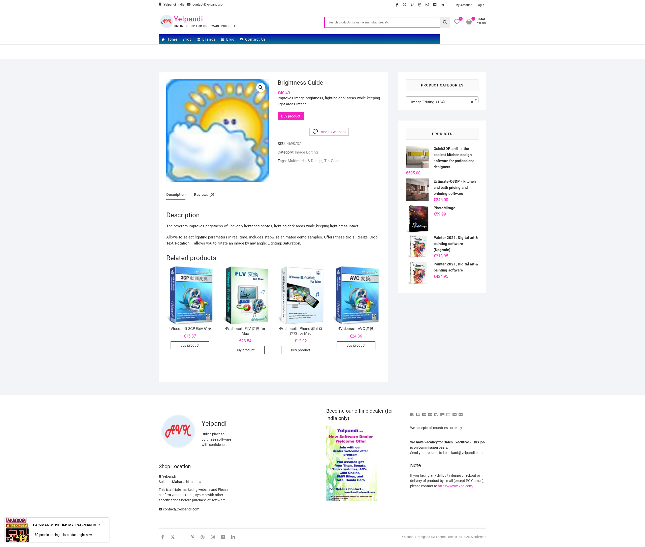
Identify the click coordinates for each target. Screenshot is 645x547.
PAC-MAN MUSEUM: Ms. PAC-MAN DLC (66, 525)
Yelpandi (188, 19)
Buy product (290, 116)
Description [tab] (175, 194)
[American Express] (412, 412)
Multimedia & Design (305, 161)
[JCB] (461, 412)
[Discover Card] (442, 412)
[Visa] (424, 412)
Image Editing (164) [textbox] (440, 102)
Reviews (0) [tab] (204, 194)
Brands (209, 39)
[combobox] (442, 99)
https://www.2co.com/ (456, 486)
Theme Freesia (446, 537)
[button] (260, 87)
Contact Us (255, 39)
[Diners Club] (436, 412)
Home (172, 39)
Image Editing (306, 152)
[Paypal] (430, 412)
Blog (230, 39)
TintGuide (332, 161)
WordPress (478, 537)
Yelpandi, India (173, 4)
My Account (464, 5)
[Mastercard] (418, 412)
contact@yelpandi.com (208, 4)
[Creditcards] (448, 412)
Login (480, 5)
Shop (187, 39)
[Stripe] (455, 412)
